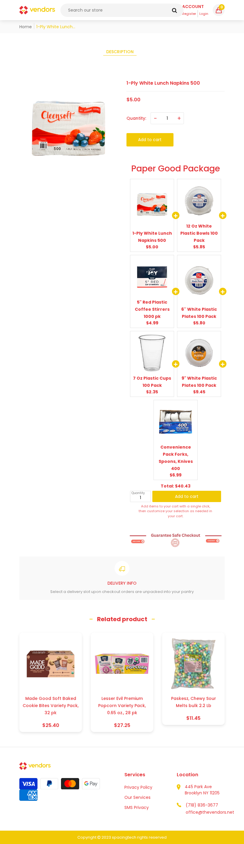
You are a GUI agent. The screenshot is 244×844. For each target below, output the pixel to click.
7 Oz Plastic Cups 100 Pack (152, 381)
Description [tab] (120, 52)
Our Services (137, 797)
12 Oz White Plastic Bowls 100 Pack (199, 233)
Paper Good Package (175, 168)
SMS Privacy (136, 807)
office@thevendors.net (210, 812)
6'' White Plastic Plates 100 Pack (199, 312)
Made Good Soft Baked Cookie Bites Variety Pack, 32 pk (51, 705)
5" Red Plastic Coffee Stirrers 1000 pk (152, 309)
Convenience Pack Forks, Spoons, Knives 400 (176, 457)
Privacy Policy (138, 787)
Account (193, 7)
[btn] (174, 10)
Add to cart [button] (186, 493)
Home (25, 27)
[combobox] (122, 10)
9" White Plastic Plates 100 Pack (199, 381)
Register (189, 13)
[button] (219, 10)
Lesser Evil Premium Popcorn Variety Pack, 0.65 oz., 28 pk (122, 705)
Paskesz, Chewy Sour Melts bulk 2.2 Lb (193, 702)
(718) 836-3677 (202, 805)
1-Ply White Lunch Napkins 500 (152, 236)
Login (203, 13)
